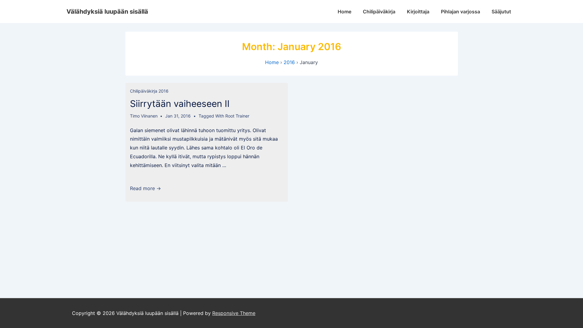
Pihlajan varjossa (460, 12)
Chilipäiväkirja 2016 (149, 91)
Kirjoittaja (418, 12)
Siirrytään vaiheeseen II (180, 103)
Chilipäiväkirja (379, 12)
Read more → (145, 188)
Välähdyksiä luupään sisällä (107, 11)
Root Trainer (237, 115)
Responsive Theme (233, 313)
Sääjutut (501, 12)
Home (344, 12)
